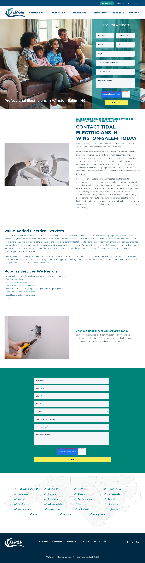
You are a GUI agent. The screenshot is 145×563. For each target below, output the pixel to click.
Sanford (22, 504)
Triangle (112, 499)
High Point (113, 509)
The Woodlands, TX (28, 489)
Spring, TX (53, 489)
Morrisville (113, 504)
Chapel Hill (83, 494)
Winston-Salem (56, 504)
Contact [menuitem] (134, 13)
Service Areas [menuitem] (99, 542)
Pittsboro (53, 499)
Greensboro (54, 509)
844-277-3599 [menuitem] (107, 3)
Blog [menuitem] (128, 3)
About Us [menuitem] (120, 3)
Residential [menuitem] (79, 13)
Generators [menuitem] (101, 13)
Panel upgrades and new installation (20, 291)
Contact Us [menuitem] (70, 542)
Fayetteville (114, 494)
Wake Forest (25, 509)
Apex (35, 514)
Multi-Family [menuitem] (58, 13)
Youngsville (99, 514)
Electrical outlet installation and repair (21, 285)
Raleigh (52, 494)
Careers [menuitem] (136, 3)
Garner (21, 499)
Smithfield (83, 509)
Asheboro (23, 494)
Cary (80, 504)
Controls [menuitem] (118, 13)
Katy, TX (82, 489)
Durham (67, 514)
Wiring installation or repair (16, 282)
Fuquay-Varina (85, 499)
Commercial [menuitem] (36, 13)
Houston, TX (114, 489)
